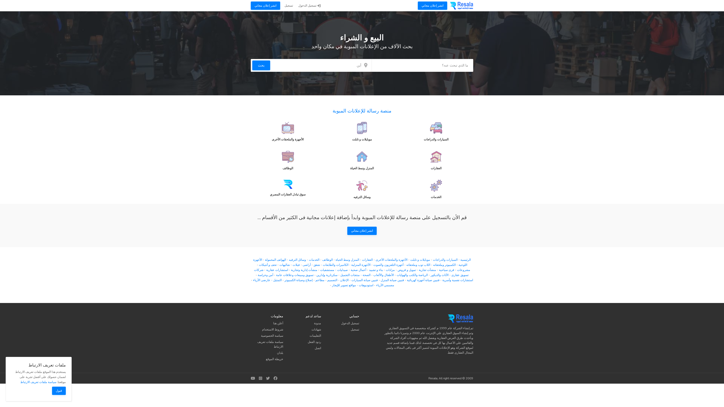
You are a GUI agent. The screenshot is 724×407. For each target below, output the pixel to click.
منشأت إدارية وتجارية (304, 270)
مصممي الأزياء (385, 285)
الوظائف (327, 260)
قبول (59, 391)
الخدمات (314, 260)
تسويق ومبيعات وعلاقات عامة (295, 275)
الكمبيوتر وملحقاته (444, 265)
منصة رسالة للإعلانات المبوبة (362, 111)
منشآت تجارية (427, 270)
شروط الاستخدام (272, 329)
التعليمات (315, 336)
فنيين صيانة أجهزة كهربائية (423, 280)
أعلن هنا (278, 323)
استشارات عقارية (277, 270)
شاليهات (284, 265)
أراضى (307, 265)
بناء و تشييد (376, 270)
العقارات (367, 260)
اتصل (318, 348)
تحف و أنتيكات (268, 265)
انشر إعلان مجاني (432, 6)
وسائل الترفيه (297, 260)
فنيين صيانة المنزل (392, 280)
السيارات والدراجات (445, 260)
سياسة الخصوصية (272, 336)
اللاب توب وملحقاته (418, 265)
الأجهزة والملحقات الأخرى (391, 260)
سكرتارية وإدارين (326, 275)
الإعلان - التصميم (338, 280)
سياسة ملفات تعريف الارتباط (270, 344)
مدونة (317, 323)
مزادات (390, 270)
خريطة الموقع (274, 359)
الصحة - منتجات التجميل (355, 275)
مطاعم (319, 280)
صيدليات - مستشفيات (334, 270)
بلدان (280, 353)
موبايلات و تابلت (420, 260)
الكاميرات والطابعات (335, 265)
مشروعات (463, 270)
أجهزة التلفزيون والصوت (388, 265)
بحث (261, 65)
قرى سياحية (446, 270)
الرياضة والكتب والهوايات (412, 275)
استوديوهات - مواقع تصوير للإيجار (352, 285)
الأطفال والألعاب (383, 275)
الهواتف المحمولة (275, 260)
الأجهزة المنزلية (360, 265)
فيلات (296, 265)
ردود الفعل (314, 342)
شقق (317, 265)
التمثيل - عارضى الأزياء (267, 280)
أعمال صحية (358, 270)
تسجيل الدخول (307, 6)
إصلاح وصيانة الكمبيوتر (299, 280)
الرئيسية (465, 260)
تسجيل (289, 6)
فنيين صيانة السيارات (364, 280)
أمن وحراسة (265, 275)
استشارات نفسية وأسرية (457, 280)
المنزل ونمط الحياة (347, 260)
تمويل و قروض (407, 270)
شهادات (316, 329)
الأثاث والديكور (440, 275)
